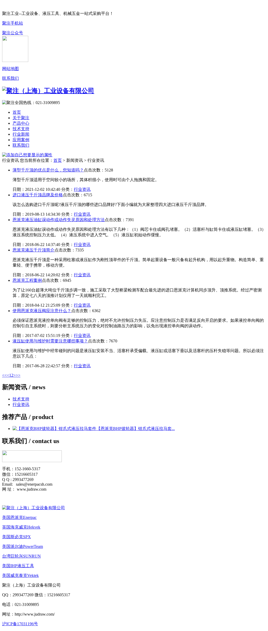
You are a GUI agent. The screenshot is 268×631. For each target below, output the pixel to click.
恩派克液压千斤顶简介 (33, 250)
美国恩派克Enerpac (19, 517)
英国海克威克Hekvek (21, 527)
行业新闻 (21, 134)
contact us (45, 441)
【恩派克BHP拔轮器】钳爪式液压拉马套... (135, 428)
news (38, 387)
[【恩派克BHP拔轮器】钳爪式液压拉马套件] (54, 428)
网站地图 (10, 68)
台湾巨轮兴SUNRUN (21, 556)
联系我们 (10, 78)
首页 (17, 112)
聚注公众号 (12, 33)
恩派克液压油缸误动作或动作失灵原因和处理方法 (59, 219)
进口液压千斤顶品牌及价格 (38, 195)
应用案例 (21, 139)
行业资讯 (82, 189)
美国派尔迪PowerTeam (22, 546)
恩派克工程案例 (27, 280)
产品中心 (21, 123)
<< (4, 375)
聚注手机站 (12, 23)
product (42, 417)
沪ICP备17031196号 (20, 624)
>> (18, 375)
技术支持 (21, 129)
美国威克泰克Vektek (20, 575)
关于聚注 (21, 118)
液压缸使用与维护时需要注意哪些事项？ (50, 341)
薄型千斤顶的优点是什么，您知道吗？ (48, 170)
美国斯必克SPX (16, 537)
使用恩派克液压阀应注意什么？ (42, 310)
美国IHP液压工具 (18, 566)
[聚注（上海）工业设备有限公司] (33, 508)
